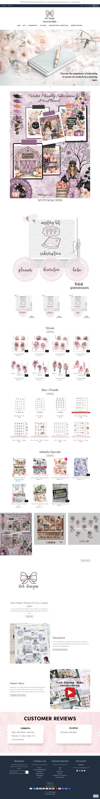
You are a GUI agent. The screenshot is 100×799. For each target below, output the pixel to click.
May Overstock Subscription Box (81, 478)
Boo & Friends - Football (19, 440)
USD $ (9, 5)
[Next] (99, 734)
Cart (96, 5)
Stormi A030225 (81, 354)
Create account (88, 5)
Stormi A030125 (19, 378)
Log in (82, 5)
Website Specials (60, 777)
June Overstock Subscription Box (60, 478)
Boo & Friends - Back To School (40, 440)
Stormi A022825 (40, 378)
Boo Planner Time (19, 416)
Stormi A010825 (81, 378)
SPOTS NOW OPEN (50, 200)
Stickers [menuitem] (43, 25)
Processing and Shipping (40, 770)
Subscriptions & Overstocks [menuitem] (58, 25)
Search (39, 777)
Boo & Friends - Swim (60, 440)
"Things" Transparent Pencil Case (60, 504)
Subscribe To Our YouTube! (18, 695)
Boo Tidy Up (39, 416)
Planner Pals (60, 771)
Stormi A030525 (19, 354)
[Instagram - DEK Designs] (79, 770)
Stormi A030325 (60, 354)
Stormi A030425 (40, 354)
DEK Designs (52, 792)
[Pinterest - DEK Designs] (82, 770)
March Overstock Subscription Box (39, 505)
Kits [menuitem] (24, 25)
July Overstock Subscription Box (40, 478)
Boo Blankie (60, 416)
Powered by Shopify (50, 794)
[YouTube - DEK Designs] (84, 770)
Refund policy (39, 775)
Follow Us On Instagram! (60, 649)
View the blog (85, 560)
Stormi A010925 (60, 378)
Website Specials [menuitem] (76, 25)
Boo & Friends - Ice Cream (81, 440)
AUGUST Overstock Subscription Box (19, 479)
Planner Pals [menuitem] (32, 25)
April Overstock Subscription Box (19, 505)
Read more (29, 616)
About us (40, 768)
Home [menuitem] (19, 25)
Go (27, 772)
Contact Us (40, 771)
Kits (60, 770)
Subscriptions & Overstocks (60, 775)
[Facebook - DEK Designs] (77, 770)
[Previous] (1, 734)
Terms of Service (40, 773)
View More (50, 332)
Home (60, 768)
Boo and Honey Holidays (81, 416)
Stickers (60, 773)
